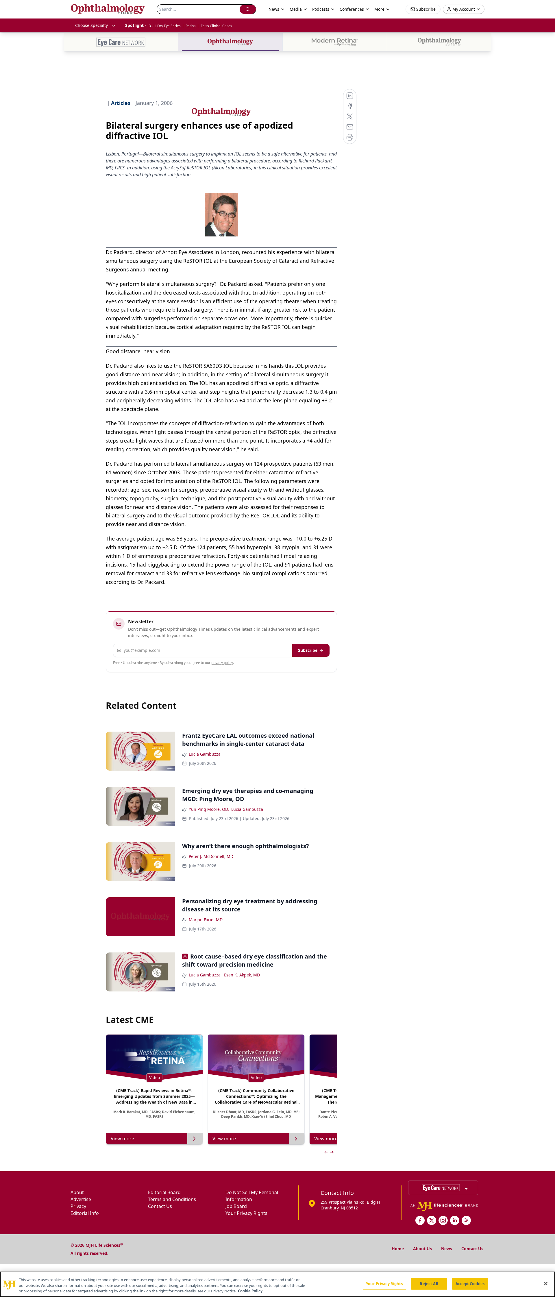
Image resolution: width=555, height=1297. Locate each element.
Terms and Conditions (172, 1199)
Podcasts (320, 9)
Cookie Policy (250, 1291)
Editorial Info (85, 1213)
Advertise (81, 1199)
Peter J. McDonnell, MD (211, 856)
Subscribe (307, 650)
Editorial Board (164, 1192)
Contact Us (160, 1206)
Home (398, 1248)
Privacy (78, 1206)
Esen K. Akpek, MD (242, 975)
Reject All (429, 1283)
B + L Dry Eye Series (165, 25)
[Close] (545, 1283)
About (77, 1192)
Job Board (236, 1206)
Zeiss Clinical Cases (216, 25)
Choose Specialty (91, 25)
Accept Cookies (470, 1283)
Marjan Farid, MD (206, 919)
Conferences (352, 9)
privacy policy (222, 662)
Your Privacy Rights (246, 1213)
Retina (191, 25)
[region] (277, 1284)
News (446, 1248)
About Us (422, 1248)
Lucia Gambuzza (205, 754)
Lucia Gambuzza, (205, 975)
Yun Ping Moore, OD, (209, 809)
